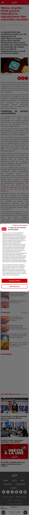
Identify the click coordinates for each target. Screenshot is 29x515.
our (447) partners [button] (10, 233)
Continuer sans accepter (19, 225)
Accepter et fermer (14, 281)
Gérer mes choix (14, 286)
